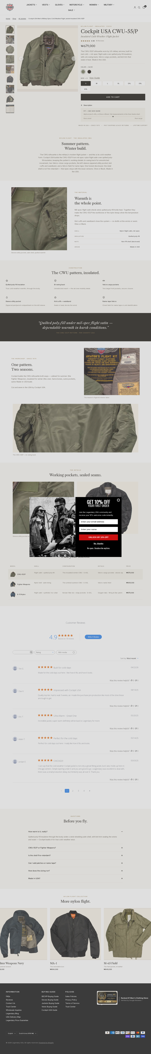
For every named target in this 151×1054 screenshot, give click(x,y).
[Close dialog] (118, 500)
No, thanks (98, 543)
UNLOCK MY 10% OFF (98, 537)
